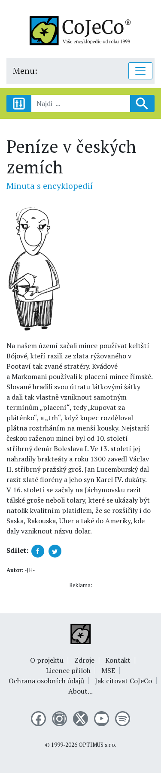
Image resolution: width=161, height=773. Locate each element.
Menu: (25, 70)
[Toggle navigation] (140, 70)
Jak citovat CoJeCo (123, 680)
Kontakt (118, 660)
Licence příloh (68, 670)
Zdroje (84, 660)
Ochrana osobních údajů (46, 680)
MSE (108, 670)
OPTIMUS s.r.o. (97, 745)
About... (80, 691)
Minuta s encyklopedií (49, 185)
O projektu (47, 660)
